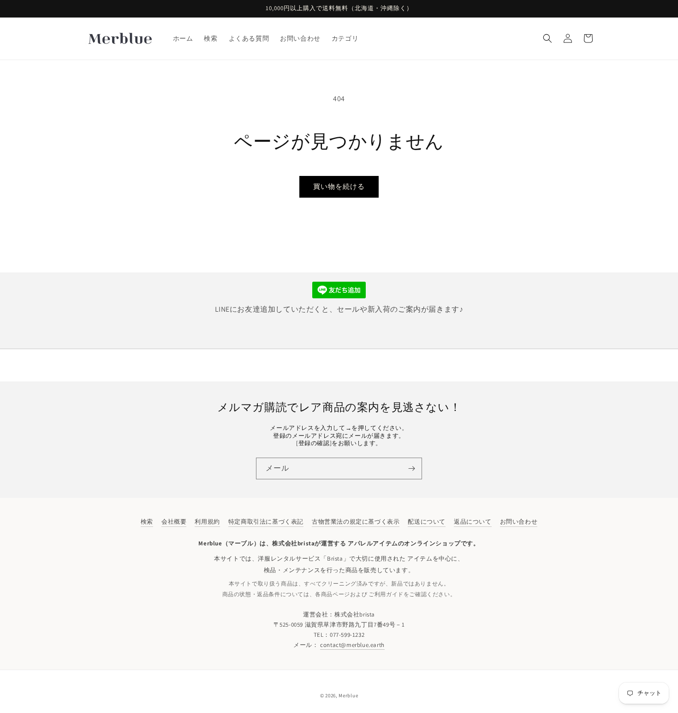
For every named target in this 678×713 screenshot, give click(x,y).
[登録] (411, 468)
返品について (473, 522)
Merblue (348, 695)
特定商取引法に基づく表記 (265, 522)
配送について (427, 522)
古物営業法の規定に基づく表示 (355, 522)
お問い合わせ (519, 522)
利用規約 (207, 522)
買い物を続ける (339, 186)
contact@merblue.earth (352, 645)
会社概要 (173, 522)
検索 (147, 522)
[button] (547, 38)
